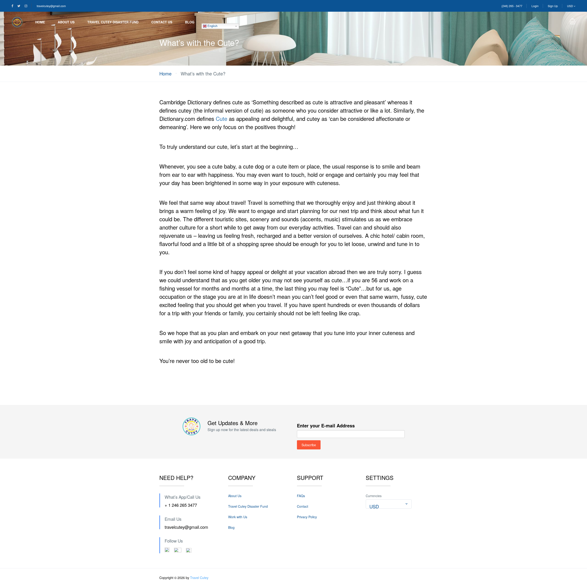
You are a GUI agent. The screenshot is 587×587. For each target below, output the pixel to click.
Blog (189, 22)
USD (570, 6)
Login (535, 6)
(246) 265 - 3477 (511, 6)
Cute (221, 118)
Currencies (374, 495)
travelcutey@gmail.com (51, 6)
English (212, 26)
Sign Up (553, 6)
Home (40, 22)
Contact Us (161, 22)
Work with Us (237, 517)
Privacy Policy (307, 517)
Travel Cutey (199, 577)
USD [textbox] (374, 506)
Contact (302, 506)
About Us (66, 22)
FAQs (301, 495)
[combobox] (389, 504)
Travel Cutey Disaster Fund (112, 22)
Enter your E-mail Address (326, 425)
